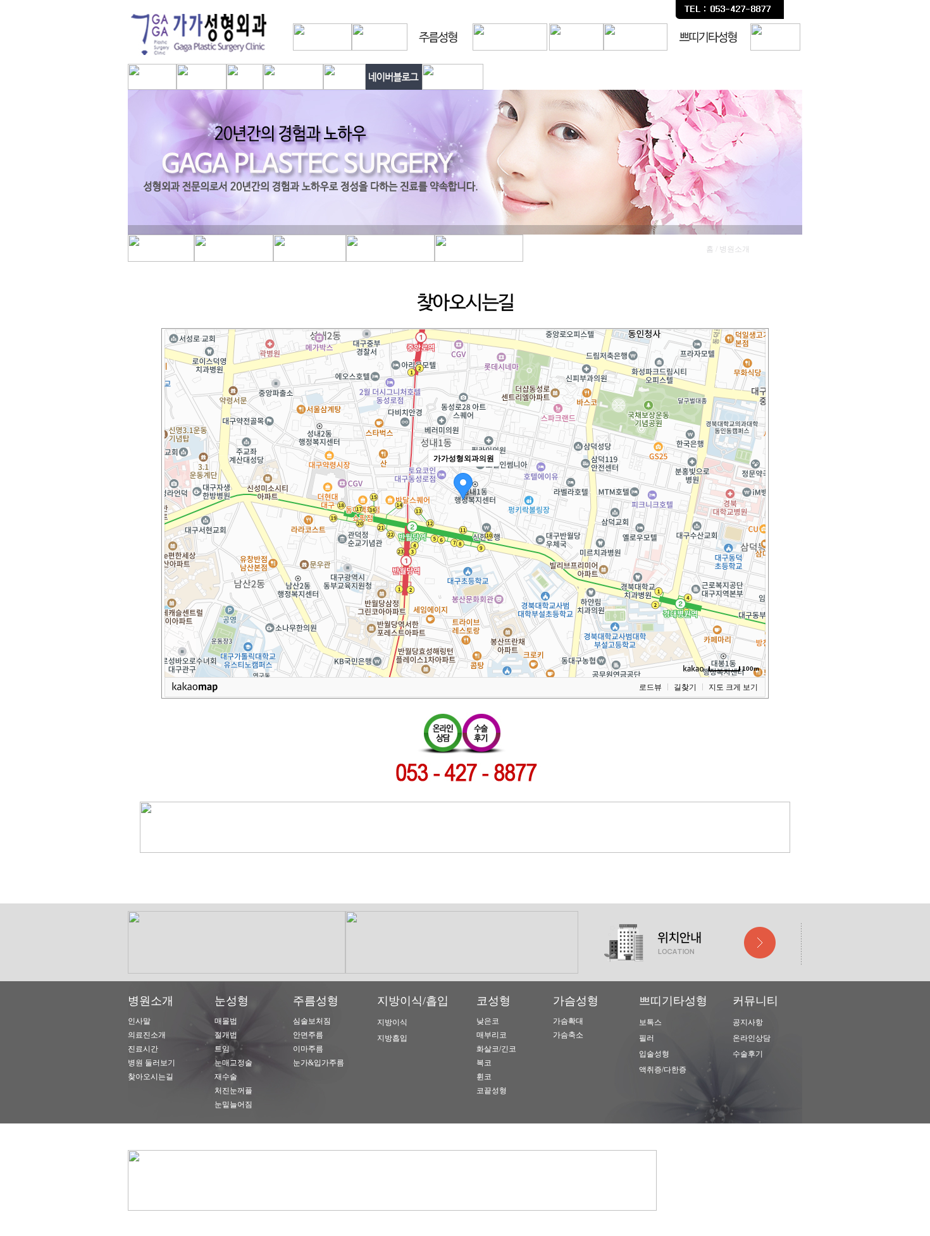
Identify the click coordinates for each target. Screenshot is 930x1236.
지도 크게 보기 (733, 687)
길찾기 (685, 687)
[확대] (749, 480)
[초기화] (749, 525)
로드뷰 (650, 687)
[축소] (749, 501)
